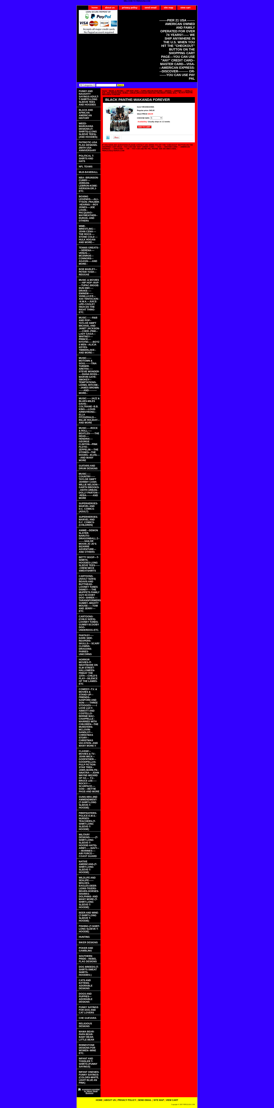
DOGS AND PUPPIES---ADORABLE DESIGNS (85, 997)
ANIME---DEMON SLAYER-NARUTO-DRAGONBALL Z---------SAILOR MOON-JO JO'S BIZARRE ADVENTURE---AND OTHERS (89, 541)
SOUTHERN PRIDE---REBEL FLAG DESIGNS (88, 959)
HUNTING (84, 937)
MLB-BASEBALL (88, 172)
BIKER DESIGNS (88, 942)
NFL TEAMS (85, 166)
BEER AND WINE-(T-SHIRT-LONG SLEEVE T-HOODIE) (89, 916)
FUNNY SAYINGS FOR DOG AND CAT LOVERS (88, 1010)
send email (151, 7)
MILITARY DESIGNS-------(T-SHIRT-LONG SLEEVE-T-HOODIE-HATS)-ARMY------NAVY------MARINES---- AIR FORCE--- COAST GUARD (89, 845)
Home (104, 91)
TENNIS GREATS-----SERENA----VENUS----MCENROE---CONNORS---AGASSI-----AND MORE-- (89, 255)
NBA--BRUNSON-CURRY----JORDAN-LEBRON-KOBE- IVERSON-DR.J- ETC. (89, 184)
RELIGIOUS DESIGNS (85, 1025)
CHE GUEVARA (87, 1018)
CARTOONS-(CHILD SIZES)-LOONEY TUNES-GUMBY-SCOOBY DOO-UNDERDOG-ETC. (89, 623)
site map (168, 7)
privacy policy (129, 7)
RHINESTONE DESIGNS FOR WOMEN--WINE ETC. (87, 1049)
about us (110, 7)
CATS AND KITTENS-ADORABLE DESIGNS (85, 984)
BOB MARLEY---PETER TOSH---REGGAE (88, 272)
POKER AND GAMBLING (86, 949)
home (94, 7)
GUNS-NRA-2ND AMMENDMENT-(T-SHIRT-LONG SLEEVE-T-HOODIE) (88, 802)
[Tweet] (108, 139)
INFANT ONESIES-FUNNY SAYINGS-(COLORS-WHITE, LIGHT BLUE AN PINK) (89, 1077)
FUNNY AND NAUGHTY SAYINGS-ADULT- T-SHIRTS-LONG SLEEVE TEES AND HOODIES (89, 98)
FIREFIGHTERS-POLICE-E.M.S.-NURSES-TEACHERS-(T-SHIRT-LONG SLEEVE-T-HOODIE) (88, 821)
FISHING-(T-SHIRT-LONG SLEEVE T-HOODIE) (89, 929)
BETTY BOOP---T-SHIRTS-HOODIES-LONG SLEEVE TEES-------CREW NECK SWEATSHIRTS (89, 564)
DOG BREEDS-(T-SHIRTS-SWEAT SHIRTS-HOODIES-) (89, 970)
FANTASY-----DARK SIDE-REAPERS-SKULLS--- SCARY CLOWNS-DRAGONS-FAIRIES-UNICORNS (89, 645)
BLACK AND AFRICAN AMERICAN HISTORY (86, 114)
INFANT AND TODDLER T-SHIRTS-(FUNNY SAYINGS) (88, 1062)
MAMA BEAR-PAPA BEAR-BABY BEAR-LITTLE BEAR (87, 1035)
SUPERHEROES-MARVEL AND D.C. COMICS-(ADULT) (88, 507)
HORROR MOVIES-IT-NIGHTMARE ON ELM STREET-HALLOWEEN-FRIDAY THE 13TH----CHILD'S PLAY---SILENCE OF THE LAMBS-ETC (88, 671)
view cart (185, 7)
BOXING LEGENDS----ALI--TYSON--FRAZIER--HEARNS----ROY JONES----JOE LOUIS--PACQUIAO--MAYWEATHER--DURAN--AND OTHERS (89, 208)
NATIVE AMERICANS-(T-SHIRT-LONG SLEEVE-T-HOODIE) (88, 867)
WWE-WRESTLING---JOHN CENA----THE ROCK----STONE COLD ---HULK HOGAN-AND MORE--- (88, 234)
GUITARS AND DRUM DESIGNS (88, 467)
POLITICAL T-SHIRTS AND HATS (86, 158)
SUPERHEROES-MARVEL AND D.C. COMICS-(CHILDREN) (88, 521)
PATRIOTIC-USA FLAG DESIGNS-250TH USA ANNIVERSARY (88, 146)
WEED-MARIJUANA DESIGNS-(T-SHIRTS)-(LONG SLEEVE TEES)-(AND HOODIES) (88, 130)
